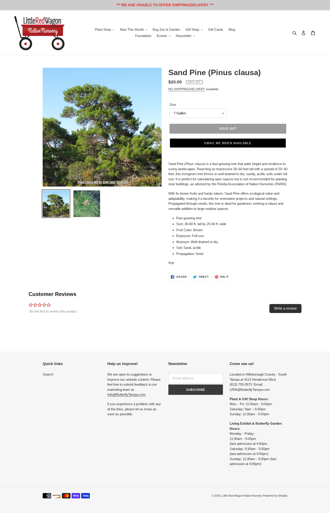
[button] (227, 143)
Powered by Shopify (275, 495)
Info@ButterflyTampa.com (126, 394)
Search (48, 374)
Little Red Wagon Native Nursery (242, 495)
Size (172, 105)
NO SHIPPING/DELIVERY (186, 89)
